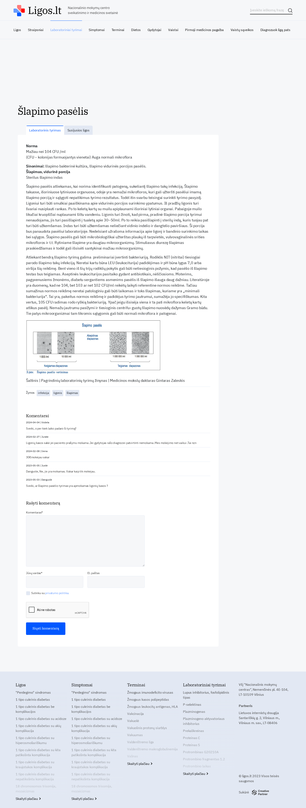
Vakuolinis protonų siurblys (147, 728)
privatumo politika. (57, 593)
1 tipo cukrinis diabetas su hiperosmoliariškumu (35, 740)
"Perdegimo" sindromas (33, 692)
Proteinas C (191, 738)
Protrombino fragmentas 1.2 (204, 759)
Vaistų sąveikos (242, 30)
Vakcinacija (135, 714)
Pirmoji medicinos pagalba (204, 30)
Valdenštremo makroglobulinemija (152, 749)
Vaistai (173, 30)
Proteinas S (191, 745)
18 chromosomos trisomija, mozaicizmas (36, 788)
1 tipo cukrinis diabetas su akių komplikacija (38, 728)
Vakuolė (133, 721)
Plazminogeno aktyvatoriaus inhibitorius (204, 721)
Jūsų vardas (33, 573)
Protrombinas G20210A (201, 752)
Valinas (132, 756)
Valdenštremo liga (140, 742)
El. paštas (93, 573)
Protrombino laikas (197, 766)
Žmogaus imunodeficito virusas (150, 692)
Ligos (17, 30)
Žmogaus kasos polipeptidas (148, 699)
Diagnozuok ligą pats (275, 30)
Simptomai (96, 30)
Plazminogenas (194, 711)
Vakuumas (135, 735)
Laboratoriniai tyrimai (66, 30)
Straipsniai (36, 30)
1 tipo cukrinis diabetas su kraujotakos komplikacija (35, 764)
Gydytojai (154, 30)
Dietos (136, 30)
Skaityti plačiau (27, 799)
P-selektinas (192, 704)
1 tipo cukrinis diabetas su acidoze (41, 719)
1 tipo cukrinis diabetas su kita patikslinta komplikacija (38, 752)
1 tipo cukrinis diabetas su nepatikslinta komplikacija (35, 776)
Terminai (118, 30)
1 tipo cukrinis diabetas (33, 699)
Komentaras (33, 512)
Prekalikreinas (193, 731)
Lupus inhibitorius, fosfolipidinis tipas (206, 694)
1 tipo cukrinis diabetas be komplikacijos (35, 709)
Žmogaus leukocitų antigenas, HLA (152, 706)
